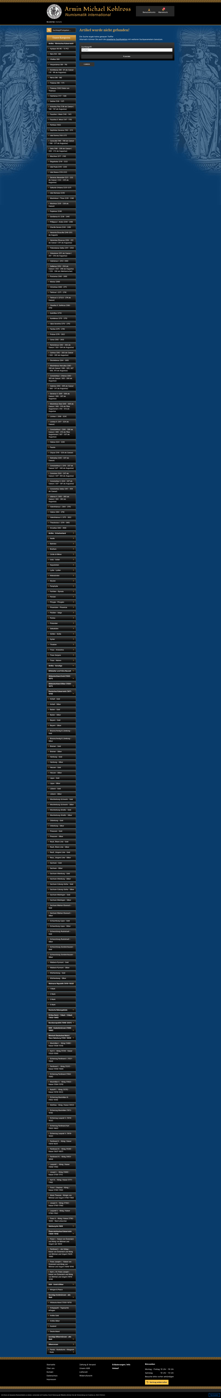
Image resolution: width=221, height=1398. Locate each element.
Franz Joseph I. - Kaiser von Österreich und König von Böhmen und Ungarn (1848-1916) (61, 1264)
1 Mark (52, 989)
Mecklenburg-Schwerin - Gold (61, 799)
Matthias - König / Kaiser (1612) (62, 1105)
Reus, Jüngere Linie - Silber (60, 858)
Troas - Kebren (55, 660)
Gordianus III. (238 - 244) (60, 216)
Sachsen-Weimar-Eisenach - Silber (60, 914)
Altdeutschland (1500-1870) (61, 1302)
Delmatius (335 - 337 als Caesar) (59, 459)
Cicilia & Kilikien (56, 554)
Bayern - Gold (55, 720)
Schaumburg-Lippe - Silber (60, 926)
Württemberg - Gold (57, 973)
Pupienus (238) (56, 211)
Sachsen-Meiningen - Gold (60, 895)
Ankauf (115, 1368)
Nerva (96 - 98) (56, 78)
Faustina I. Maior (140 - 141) (60, 114)
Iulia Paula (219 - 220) (58, 167)
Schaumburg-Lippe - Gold (60, 921)
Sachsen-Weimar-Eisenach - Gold (60, 906)
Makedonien (54, 575)
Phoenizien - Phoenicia (58, 607)
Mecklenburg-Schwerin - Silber (62, 804)
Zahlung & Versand (87, 1364)
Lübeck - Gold (55, 789)
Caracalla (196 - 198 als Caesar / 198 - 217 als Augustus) (61, 142)
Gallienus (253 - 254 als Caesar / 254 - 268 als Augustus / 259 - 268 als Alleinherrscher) (61, 268)
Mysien (53, 581)
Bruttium (53, 549)
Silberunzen (53, 1344)
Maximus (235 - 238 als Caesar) (58, 204)
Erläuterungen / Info (121, 1364)
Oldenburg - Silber (57, 826)
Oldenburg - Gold (56, 820)
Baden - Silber (55, 715)
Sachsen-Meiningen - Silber (60, 900)
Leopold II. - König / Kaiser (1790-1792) (59, 1212)
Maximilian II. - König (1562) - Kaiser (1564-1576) (60, 1083)
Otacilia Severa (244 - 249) (60, 227)
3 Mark (52, 999)
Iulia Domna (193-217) (58, 135)
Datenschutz (52, 1375)
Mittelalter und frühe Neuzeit (60, 671)
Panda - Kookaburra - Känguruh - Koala (61, 1351)
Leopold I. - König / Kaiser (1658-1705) (59, 1165)
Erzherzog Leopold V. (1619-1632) (60, 1119)
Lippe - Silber (55, 783)
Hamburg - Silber (56, 762)
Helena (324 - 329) (57, 442)
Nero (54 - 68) (55, 54)
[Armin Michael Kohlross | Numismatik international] (89, 11)
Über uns (50, 1368)
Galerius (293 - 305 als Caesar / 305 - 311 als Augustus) (61, 387)
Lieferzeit (83, 1372)
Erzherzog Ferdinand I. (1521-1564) (61, 1060)
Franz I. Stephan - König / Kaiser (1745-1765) (59, 1189)
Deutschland (55, 1331)
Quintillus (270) (56, 313)
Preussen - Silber (56, 836)
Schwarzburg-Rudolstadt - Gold (59, 932)
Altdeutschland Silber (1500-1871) (60, 685)
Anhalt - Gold (55, 699)
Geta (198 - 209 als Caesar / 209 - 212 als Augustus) (60, 149)
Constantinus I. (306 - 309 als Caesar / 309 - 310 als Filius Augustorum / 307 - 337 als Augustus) (61, 433)
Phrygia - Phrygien (57, 602)
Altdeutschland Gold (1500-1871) (60, 677)
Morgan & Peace (56, 1290)
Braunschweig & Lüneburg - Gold (60, 732)
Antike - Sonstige (55, 666)
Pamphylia (54, 586)
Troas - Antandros (57, 650)
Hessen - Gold (55, 767)
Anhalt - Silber (55, 704)
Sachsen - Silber (56, 868)
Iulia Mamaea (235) (57, 193)
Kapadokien (54, 565)
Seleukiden (54, 629)
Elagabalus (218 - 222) (59, 161)
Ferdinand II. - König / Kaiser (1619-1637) (60, 1142)
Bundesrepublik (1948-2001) (60, 1023)
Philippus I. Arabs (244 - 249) (61, 222)
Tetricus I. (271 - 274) (58, 292)
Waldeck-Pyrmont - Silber (59, 968)
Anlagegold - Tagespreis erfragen (59, 1309)
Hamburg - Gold (56, 757)
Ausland (53, 1326)
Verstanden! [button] (214, 1395)
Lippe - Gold (54, 778)
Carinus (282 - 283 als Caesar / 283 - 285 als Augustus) (61, 354)
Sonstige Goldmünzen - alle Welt (59, 1296)
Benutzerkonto (149, 12)
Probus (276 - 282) (57, 334)
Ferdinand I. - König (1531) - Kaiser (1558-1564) (60, 1067)
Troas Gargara (55, 655)
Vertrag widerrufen (158, 1382)
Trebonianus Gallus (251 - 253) (62, 248)
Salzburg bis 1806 (56, 1226)
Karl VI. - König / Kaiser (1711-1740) (61, 1181)
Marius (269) (55, 282)
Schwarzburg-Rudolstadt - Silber (59, 940)
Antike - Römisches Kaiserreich (61, 43)
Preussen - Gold (56, 831)
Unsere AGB (84, 1368)
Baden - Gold (55, 709)
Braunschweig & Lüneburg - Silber (60, 739)
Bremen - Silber (56, 751)
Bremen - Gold (55, 746)
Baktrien (53, 544)
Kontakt (50, 1372)
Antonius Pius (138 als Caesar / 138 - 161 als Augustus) (61, 108)
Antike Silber (55, 1321)
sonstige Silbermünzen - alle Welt (60, 1338)
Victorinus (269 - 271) (58, 287)
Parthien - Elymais (57, 591)
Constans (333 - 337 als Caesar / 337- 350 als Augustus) (61, 474)
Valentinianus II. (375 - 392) (60, 517)
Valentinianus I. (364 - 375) (60, 507)
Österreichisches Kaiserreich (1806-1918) (60, 1232)
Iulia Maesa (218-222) (58, 172)
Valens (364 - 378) (57, 512)
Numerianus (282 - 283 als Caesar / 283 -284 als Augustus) (61, 346)
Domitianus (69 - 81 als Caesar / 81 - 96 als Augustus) (61, 71)
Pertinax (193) (55, 125)
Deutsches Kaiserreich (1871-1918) (60, 692)
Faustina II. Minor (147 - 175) (61, 120)
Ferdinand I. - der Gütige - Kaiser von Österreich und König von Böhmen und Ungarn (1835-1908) (61, 1252)
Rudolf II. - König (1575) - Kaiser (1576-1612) (59, 1090)
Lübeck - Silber (56, 794)
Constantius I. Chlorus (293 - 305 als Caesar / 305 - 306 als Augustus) (60, 378)
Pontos (52, 618)
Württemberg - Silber (58, 978)
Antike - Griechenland (57, 533)
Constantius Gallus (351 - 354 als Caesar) (61, 490)
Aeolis (52, 538)
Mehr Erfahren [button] (100, 1395)
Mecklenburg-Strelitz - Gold (60, 810)
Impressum (51, 1379)
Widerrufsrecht (85, 1375)
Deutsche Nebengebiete (58, 1010)
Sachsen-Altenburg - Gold (60, 873)
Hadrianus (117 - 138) (58, 96)
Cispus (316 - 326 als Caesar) (61, 453)
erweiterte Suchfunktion (116, 39)
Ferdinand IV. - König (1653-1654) (60, 1158)
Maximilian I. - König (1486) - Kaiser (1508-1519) (60, 1044)
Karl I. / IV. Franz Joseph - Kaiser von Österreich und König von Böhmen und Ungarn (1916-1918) (61, 1275)
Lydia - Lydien (55, 570)
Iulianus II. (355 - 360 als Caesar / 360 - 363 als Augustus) (59, 499)
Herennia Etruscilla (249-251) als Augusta (60, 233)
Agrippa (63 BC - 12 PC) (59, 49)
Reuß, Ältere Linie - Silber (59, 847)
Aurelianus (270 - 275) (58, 318)
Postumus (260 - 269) (58, 276)
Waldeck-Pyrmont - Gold (59, 962)
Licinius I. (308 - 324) (58, 416)
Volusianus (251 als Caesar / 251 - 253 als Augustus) (60, 254)
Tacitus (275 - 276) (57, 329)
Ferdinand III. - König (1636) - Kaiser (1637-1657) (60, 1150)
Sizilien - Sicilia (55, 634)
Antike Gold (54, 1315)
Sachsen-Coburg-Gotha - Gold (61, 884)
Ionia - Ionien (55, 560)
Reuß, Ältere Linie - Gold (59, 842)
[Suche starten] (49, 30)
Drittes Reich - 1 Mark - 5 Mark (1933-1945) (60, 1016)
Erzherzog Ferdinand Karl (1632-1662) (59, 1127)
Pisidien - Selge (56, 613)
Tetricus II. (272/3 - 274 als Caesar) (60, 299)
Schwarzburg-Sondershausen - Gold (61, 948)
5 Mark (52, 1005)
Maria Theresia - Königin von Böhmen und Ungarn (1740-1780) (61, 1196)
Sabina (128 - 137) (57, 101)
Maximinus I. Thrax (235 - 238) (62, 198)
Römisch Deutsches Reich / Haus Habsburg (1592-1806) (60, 1037)
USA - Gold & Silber (56, 1284)
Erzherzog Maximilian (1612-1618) (60, 1111)
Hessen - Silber (56, 773)
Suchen (127, 56)
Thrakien (53, 644)
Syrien (52, 639)
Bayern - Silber (55, 725)
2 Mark (52, 994)
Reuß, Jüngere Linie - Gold (60, 852)
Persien (53, 597)
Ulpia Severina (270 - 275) (60, 324)
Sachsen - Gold (56, 863)
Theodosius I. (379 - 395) (60, 523)
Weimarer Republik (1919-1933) (61, 983)
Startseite (51, 1364)
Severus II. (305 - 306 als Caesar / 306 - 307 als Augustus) (59, 396)
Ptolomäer (54, 623)
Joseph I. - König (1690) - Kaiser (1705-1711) (59, 1173)
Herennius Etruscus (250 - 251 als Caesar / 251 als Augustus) (61, 241)
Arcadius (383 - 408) (58, 528)
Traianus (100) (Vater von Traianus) (59, 89)
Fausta (52, 447)
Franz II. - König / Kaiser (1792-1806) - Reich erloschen (61, 1219)
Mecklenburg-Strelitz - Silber (61, 815)
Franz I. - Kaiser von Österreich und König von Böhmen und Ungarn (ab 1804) (61, 1241)
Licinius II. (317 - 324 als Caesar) (59, 423)
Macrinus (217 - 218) (58, 156)
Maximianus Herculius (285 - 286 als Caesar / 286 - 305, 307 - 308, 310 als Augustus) (61, 368)
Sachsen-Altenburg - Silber (60, 879)
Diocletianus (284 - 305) (59, 360)
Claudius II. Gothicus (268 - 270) (60, 306)
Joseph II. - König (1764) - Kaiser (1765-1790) (59, 1204)
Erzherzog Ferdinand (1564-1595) (60, 1075)
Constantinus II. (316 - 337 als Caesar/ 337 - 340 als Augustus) (61, 467)
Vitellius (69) (55, 59)
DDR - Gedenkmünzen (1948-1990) (60, 1029)
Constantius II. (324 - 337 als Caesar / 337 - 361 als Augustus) (61, 482)
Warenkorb (163, 11)
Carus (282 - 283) (57, 340)
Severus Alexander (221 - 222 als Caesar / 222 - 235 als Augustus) (61, 179)
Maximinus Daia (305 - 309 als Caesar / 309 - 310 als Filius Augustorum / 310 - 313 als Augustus (61, 407)
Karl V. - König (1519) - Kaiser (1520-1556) (60, 1052)
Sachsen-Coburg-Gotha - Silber (62, 889)
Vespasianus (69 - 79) (58, 65)
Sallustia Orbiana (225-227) (60, 188)
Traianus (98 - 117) (57, 83)
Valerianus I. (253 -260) (59, 261)
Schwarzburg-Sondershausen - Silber (61, 956)
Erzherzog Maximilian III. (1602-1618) (58, 1098)
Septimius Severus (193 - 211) (61, 130)
